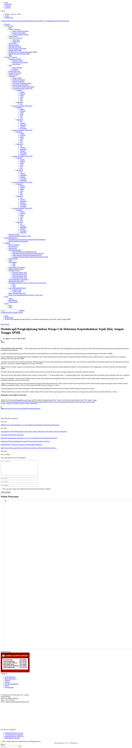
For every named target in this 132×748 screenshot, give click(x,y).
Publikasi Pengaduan (18, 80)
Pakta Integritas (13, 258)
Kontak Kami (9, 17)
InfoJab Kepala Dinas (19, 33)
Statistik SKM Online (15, 50)
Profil (10, 27)
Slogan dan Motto (14, 45)
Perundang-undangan (15, 59)
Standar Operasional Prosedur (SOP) (20, 236)
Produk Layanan (14, 74)
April (21, 97)
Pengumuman (9, 687)
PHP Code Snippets (59, 742)
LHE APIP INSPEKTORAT (17, 288)
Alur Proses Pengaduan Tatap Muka (23, 87)
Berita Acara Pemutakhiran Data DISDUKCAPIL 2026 (26, 295)
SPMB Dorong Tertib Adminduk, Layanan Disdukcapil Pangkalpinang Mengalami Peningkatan (30, 425)
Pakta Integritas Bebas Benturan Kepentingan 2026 (28, 253)
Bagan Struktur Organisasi (20, 31)
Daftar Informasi (17, 67)
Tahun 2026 (16, 41)
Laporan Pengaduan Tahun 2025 (22, 106)
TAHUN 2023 (16, 291)
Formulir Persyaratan (15, 73)
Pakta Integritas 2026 (15, 250)
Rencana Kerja (13, 246)
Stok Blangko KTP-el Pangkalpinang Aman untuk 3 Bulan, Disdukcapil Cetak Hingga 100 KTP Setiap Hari (34, 431)
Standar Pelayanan (14, 71)
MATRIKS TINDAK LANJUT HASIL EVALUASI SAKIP (27, 283)
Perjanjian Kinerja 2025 (19, 274)
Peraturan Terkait (17, 60)
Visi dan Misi (13, 43)
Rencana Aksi (13, 248)
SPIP (10, 55)
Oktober (22, 126)
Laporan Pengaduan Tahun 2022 (22, 182)
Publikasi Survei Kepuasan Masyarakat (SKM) (23, 52)
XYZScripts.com (73, 742)
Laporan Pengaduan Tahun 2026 (22, 88)
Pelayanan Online (14, 234)
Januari (22, 92)
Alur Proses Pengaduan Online (21, 83)
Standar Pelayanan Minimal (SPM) (19, 54)
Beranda (7, 24)
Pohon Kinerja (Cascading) (17, 267)
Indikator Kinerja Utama (16, 269)
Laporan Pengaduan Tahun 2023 (22, 156)
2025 (13, 264)
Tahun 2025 (16, 40)
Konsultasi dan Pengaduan (20, 85)
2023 (13, 265)
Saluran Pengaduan (18, 81)
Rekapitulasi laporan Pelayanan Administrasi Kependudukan (27, 239)
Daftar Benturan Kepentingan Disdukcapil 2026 (27, 255)
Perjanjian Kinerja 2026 (19, 272)
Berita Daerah (13, 300)
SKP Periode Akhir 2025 (16, 281)
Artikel (7, 16)
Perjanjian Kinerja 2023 (19, 278)
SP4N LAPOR (17, 78)
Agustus (22, 123)
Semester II (19, 102)
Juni (21, 100)
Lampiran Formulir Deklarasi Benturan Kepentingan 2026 (30, 257)
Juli (21, 104)
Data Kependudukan (11, 238)
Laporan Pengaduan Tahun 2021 (22, 208)
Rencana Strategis (14, 245)
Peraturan (15, 69)
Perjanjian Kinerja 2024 (19, 276)
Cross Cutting (13, 262)
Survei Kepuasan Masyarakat (17, 48)
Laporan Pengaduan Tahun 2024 (22, 130)
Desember (23, 154)
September (23, 125)
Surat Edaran (16, 64)
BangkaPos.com (22, 400)
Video (10, 307)
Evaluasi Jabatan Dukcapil (20, 34)
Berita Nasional (13, 302)
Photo (10, 305)
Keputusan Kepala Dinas (20, 62)
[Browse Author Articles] (5, 416)
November (23, 128)
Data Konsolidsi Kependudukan (18, 241)
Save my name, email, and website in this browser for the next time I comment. (27, 489)
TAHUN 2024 (16, 290)
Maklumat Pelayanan (15, 47)
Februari (22, 93)
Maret (22, 95)
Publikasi (7, 243)
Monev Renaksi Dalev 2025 (17, 293)
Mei (21, 99)
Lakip (10, 260)
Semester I (19, 90)
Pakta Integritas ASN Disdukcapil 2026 (24, 251)
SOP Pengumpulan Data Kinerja (18, 279)
